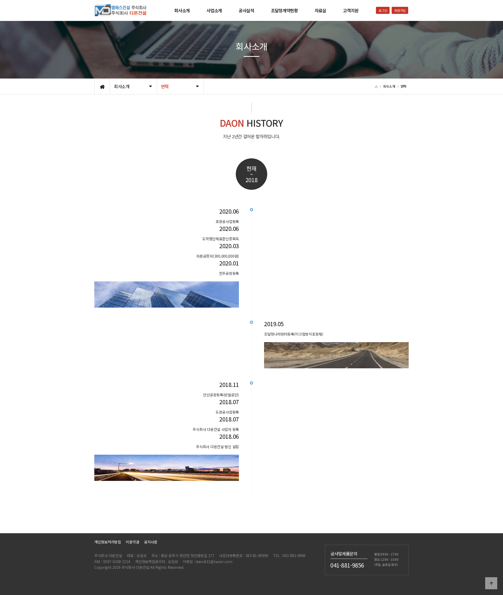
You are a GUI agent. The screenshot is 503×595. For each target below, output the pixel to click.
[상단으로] (491, 583)
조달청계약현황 (284, 10)
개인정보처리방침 (107, 541)
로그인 (383, 10)
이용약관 (132, 541)
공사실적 (246, 10)
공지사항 (150, 541)
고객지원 (350, 10)
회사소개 (182, 10)
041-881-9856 (347, 565)
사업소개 (214, 10)
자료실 (320, 10)
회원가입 (400, 10)
